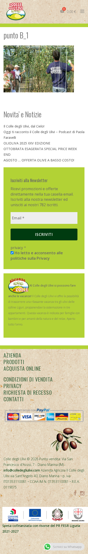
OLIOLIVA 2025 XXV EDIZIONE (27, 143)
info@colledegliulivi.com (22, 470)
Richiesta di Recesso (28, 392)
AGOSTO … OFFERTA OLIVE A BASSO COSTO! (39, 160)
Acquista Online (22, 368)
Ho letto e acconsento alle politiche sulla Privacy (37, 255)
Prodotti (14, 361)
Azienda (12, 355)
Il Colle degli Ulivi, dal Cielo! (24, 126)
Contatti (14, 399)
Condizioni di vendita (28, 379)
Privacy (13, 386)
